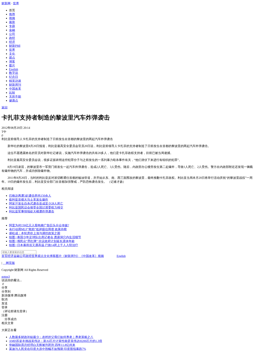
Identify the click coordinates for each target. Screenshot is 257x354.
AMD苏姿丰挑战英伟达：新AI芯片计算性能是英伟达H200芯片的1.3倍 (55, 341)
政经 (12, 37)
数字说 (13, 72)
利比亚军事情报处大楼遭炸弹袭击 (31, 211)
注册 (5, 315)
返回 (5, 107)
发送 (5, 303)
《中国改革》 (89, 256)
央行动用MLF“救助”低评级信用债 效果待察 (38, 229)
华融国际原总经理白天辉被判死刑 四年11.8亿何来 (42, 344)
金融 (12, 30)
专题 (12, 26)
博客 (12, 61)
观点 (12, 57)
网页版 (9, 263)
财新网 (6, 3)
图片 (12, 65)
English (13, 69)
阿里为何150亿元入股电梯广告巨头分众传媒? (39, 225)
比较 (12, 92)
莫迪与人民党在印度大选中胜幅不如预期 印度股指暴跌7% (47, 348)
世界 (16, 3)
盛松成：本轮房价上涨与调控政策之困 (34, 233)
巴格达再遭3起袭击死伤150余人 (30, 195)
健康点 (13, 100)
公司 (12, 34)
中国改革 (15, 88)
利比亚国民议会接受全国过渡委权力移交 (36, 207)
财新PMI (14, 45)
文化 (12, 53)
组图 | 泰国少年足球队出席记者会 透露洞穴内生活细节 (45, 237)
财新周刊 (15, 84)
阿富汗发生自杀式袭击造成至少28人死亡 (36, 203)
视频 (12, 18)
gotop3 (6, 276)
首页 (12, 10)
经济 (12, 41)
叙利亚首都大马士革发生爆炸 (28, 199)
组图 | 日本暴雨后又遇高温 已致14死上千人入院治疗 (43, 245)
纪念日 (13, 76)
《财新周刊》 (71, 256)
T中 (4, 131)
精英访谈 (15, 80)
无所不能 (15, 96)
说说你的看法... (12, 280)
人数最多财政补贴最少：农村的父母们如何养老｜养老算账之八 (51, 337)
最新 (12, 22)
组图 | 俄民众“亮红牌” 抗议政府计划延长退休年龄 (42, 241)
